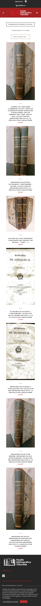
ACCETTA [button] (24, 601)
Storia (20, 103)
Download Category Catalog (20, 24)
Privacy (7, 598)
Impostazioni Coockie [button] (10, 602)
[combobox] (20, 37)
